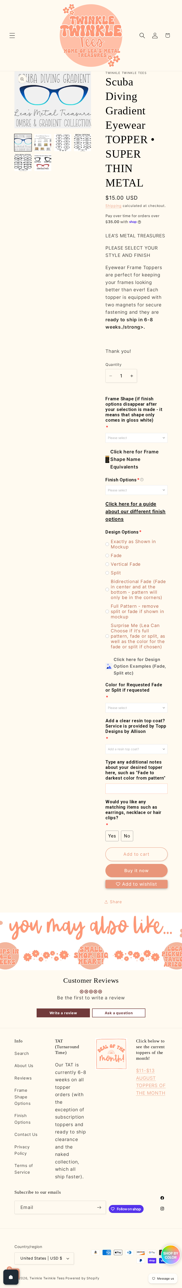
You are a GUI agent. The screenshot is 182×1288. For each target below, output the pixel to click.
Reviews (23, 1078)
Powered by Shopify (82, 1278)
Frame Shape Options (22, 1097)
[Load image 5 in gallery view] (23, 162)
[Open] (10, 1277)
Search (21, 1053)
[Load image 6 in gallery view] (42, 162)
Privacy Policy (22, 1150)
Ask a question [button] (119, 1013)
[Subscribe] (99, 1207)
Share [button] (116, 901)
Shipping (113, 206)
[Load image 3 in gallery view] (62, 142)
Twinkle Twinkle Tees (47, 1278)
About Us (24, 1065)
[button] (12, 35)
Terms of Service (23, 1168)
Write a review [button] (63, 1013)
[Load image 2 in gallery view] (42, 142)
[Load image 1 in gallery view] (23, 142)
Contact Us (26, 1134)
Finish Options (22, 1118)
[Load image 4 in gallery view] (82, 142)
